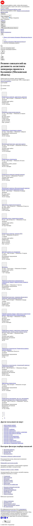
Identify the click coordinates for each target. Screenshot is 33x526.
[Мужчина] (4, 94)
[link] (3, 26)
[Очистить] (3, 51)
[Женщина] (4, 264)
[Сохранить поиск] (2, 57)
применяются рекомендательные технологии (13, 510)
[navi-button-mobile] (2, 34)
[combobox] (8, 48)
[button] (2, 29)
